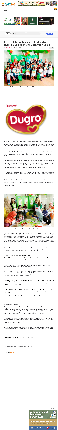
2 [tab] (27, 29)
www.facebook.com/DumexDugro (14, 284)
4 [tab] (29, 29)
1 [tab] (26, 29)
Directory (10, 8)
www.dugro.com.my (48, 295)
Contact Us (43, 8)
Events (24, 8)
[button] (55, 9)
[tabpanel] (12, 21)
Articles (18, 8)
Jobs (30, 8)
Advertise (36, 8)
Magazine (4, 10)
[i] (31, 181)
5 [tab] (30, 29)
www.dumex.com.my (29, 337)
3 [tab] (28, 29)
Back (8, 33)
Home (3, 8)
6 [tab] (32, 29)
